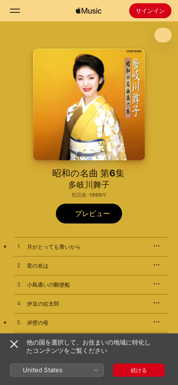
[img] (88, 10)
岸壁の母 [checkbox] (37, 322)
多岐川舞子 (89, 185)
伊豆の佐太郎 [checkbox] (43, 303)
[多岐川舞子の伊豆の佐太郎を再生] (18, 303)
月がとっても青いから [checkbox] (54, 246)
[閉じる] (14, 344)
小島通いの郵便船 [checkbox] (48, 284)
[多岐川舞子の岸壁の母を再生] (18, 322)
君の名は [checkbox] (37, 265)
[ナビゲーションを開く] (15, 11)
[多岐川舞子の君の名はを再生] (18, 265)
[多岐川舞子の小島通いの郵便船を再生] (18, 284)
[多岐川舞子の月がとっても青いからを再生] (18, 246)
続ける (139, 370)
